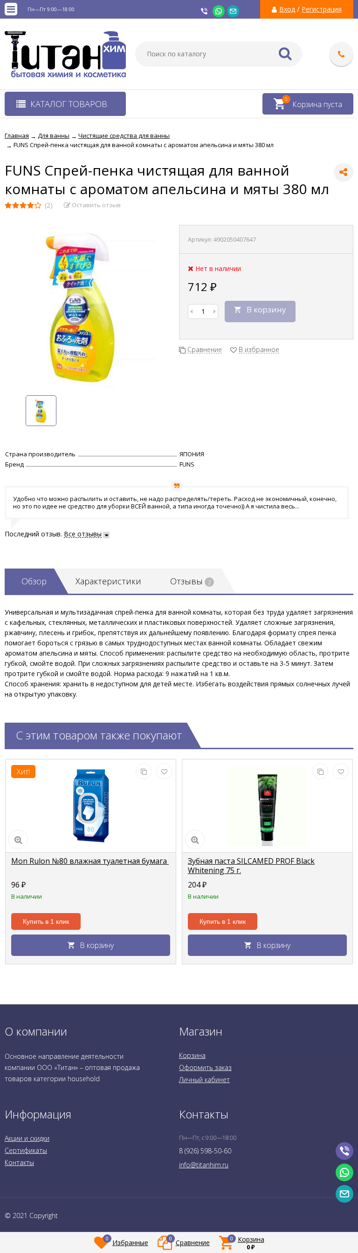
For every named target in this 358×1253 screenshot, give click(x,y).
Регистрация (322, 9)
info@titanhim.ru (203, 1164)
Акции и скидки (27, 1138)
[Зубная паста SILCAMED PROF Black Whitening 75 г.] (267, 806)
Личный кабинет (204, 1079)
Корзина (192, 1055)
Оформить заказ (205, 1067)
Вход (287, 9)
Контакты (19, 1162)
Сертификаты (26, 1150)
